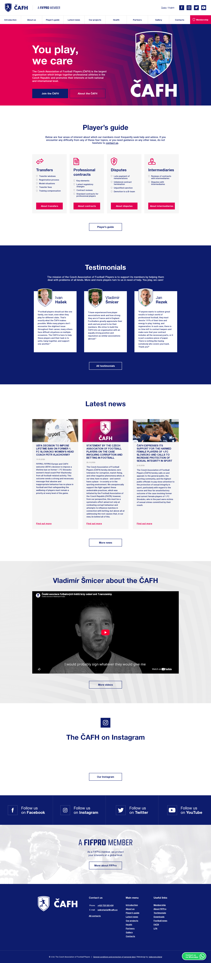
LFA (155, 928)
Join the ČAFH (50, 93)
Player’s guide (52, 20)
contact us (112, 142)
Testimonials (160, 913)
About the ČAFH (87, 93)
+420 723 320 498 (105, 905)
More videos (105, 684)
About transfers (49, 206)
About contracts (87, 206)
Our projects (95, 20)
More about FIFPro (105, 865)
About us (31, 20)
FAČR (156, 924)
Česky (164, 7)
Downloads (159, 917)
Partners (137, 20)
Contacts (179, 20)
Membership (160, 905)
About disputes (124, 206)
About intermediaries (161, 206)
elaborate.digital (155, 957)
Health (116, 20)
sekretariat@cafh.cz (108, 910)
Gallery (158, 20)
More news (105, 542)
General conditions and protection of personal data (114, 957)
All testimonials (105, 365)
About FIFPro (160, 909)
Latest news (74, 20)
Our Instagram (105, 776)
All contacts (95, 916)
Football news (160, 920)
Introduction (10, 20)
